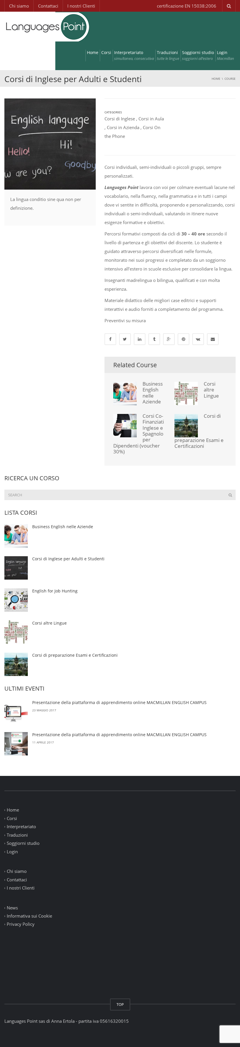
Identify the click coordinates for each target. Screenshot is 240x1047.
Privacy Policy (21, 924)
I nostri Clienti (81, 6)
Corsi (106, 52)
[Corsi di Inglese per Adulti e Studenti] (16, 568)
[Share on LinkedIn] (139, 339)
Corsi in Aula (151, 119)
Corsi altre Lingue (211, 389)
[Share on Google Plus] (169, 339)
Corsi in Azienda (123, 127)
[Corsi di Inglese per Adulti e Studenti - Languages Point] (46, 26)
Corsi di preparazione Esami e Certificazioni (75, 655)
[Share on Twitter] (125, 339)
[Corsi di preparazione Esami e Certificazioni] (16, 664)
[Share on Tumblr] (154, 339)
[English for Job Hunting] (16, 600)
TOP (120, 1004)
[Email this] (213, 339)
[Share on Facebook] (110, 339)
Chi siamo (19, 6)
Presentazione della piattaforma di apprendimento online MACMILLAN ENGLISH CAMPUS (119, 702)
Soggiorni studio (198, 55)
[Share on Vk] (198, 339)
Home (92, 52)
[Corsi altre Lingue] (16, 632)
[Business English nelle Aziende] (16, 535)
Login (225, 55)
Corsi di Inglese (119, 119)
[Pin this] (183, 339)
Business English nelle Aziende (153, 392)
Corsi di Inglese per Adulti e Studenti (68, 558)
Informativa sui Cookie (29, 916)
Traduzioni (168, 55)
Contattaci (48, 6)
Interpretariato (134, 55)
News (12, 908)
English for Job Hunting (55, 591)
